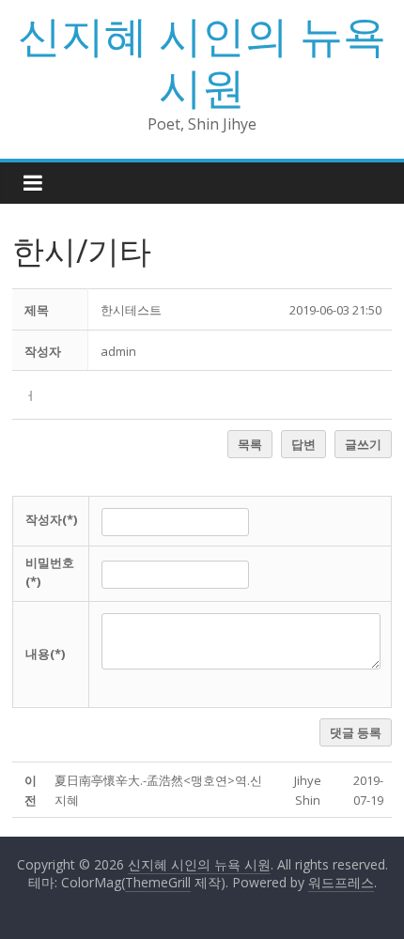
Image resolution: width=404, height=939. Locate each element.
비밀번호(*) (49, 572)
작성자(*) (51, 519)
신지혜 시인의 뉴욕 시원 (202, 60)
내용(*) (45, 653)
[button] (118, 351)
